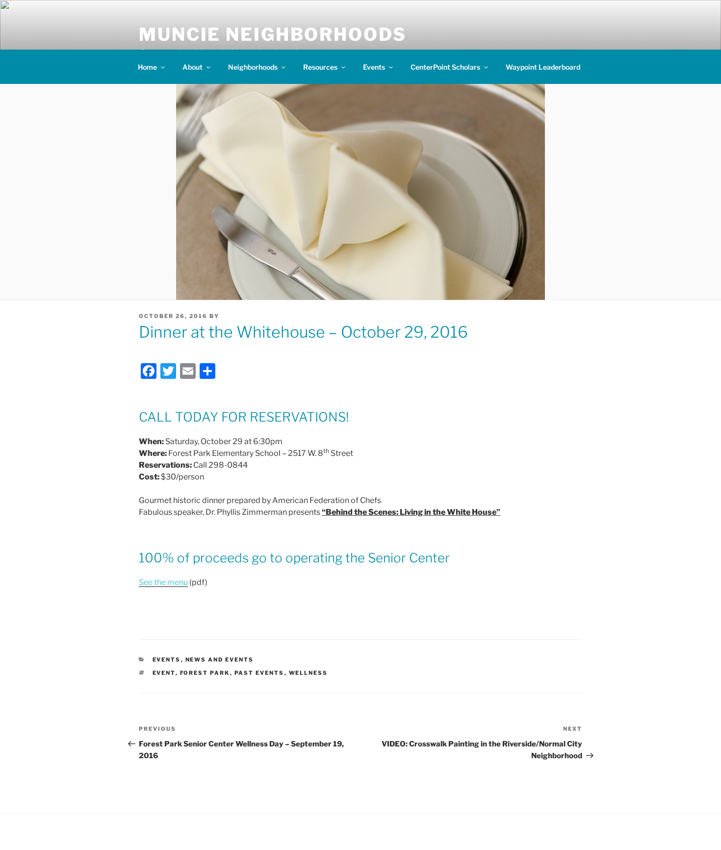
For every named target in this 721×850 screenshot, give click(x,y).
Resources (320, 67)
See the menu (163, 582)
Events (374, 67)
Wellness (308, 672)
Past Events (259, 672)
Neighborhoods (253, 67)
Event (164, 672)
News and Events (219, 659)
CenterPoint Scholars (445, 67)
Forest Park (205, 672)
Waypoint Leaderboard (543, 67)
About (192, 67)
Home (147, 67)
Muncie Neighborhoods (273, 34)
